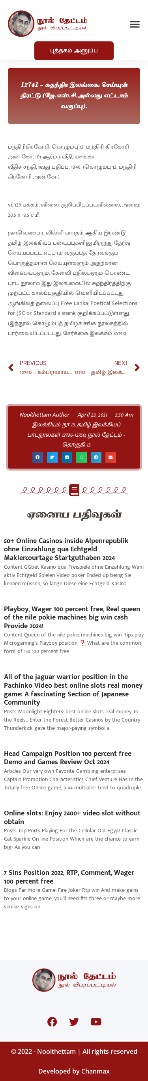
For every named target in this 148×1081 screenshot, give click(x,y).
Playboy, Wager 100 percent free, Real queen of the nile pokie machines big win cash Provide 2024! (72, 617)
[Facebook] (52, 1022)
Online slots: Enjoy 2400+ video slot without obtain (72, 817)
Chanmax (95, 1071)
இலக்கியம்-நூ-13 (53, 425)
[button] (135, 24)
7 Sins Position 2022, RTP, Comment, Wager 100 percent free (69, 877)
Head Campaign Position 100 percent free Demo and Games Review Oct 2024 (67, 758)
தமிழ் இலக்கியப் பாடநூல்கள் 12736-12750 (73, 430)
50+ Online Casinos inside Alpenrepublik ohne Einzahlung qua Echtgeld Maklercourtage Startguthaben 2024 (66, 549)
